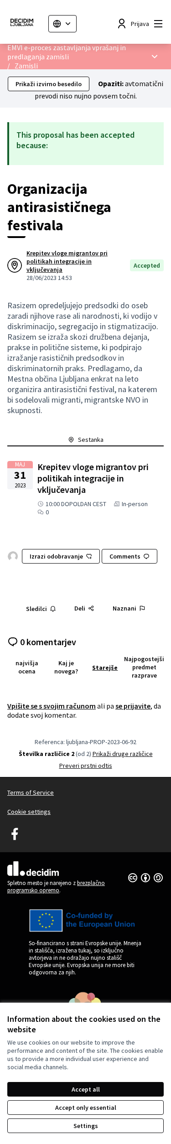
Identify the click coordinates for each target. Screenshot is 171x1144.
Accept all (86, 1089)
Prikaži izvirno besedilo (49, 84)
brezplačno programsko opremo (56, 886)
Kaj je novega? (66, 667)
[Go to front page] (24, 23)
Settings (85, 1126)
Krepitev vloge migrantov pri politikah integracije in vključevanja (67, 261)
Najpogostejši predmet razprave (144, 667)
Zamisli (26, 65)
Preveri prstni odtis (85, 765)
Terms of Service (30, 792)
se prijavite (132, 705)
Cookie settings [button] (29, 812)
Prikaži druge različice (123, 754)
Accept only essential (85, 1107)
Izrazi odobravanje (56, 556)
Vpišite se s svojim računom (51, 705)
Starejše (105, 667)
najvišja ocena (27, 667)
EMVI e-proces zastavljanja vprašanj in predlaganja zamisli (66, 52)
